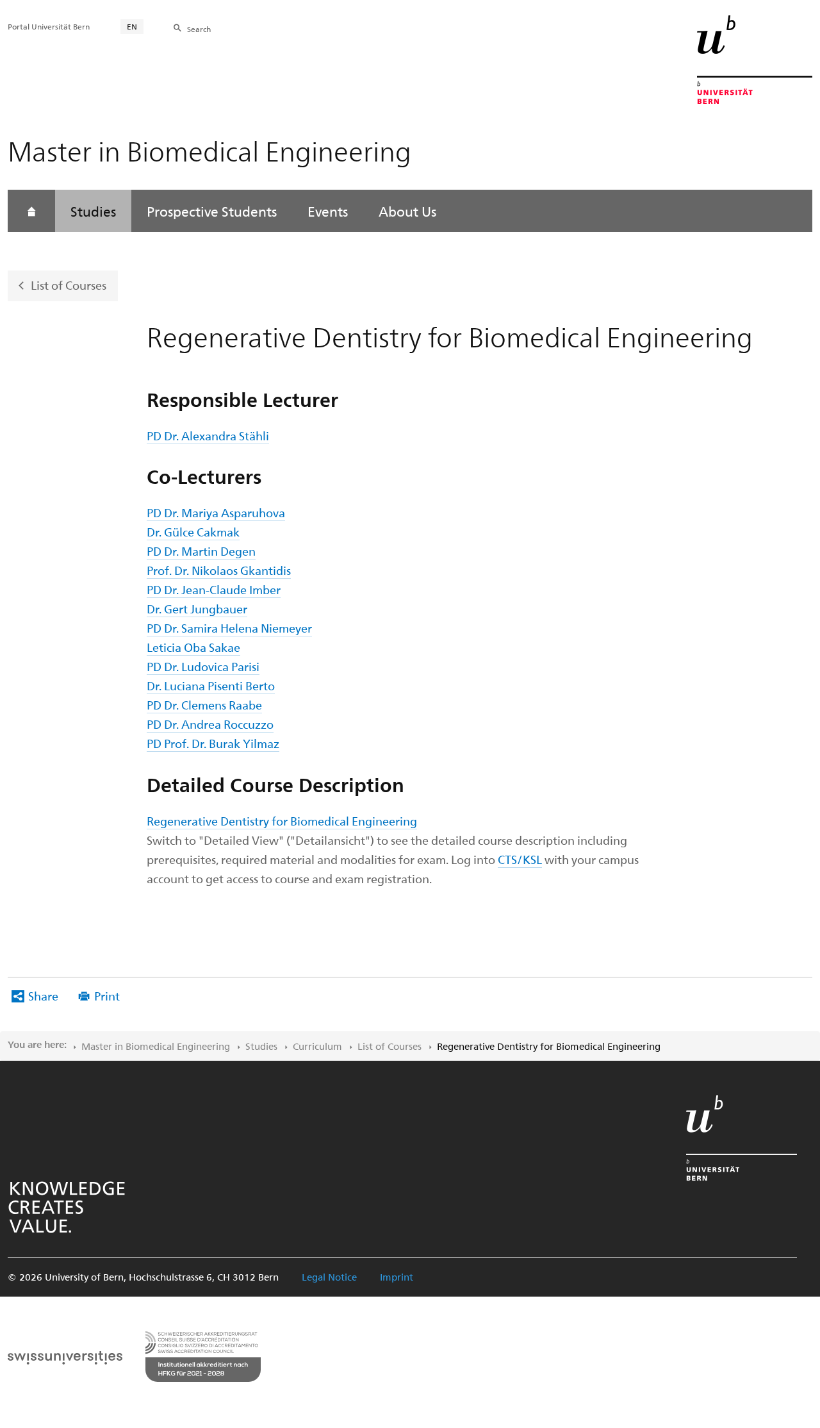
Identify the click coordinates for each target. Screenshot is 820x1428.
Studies (93, 211)
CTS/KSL (520, 859)
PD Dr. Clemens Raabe (204, 705)
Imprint (396, 1276)
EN (132, 26)
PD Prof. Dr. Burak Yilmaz (213, 743)
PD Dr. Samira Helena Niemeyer (229, 628)
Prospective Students (212, 211)
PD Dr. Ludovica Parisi (203, 666)
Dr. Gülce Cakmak (193, 532)
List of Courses (68, 285)
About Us (407, 211)
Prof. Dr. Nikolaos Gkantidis (219, 570)
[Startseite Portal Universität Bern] (754, 59)
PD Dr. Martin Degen (201, 551)
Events (328, 211)
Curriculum (317, 1046)
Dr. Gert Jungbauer (197, 609)
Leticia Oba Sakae (193, 647)
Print (107, 996)
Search (199, 29)
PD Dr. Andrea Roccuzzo (210, 724)
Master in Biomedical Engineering (155, 1046)
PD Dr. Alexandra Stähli (208, 436)
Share (43, 996)
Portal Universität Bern (49, 26)
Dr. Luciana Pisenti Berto (211, 685)
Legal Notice (329, 1276)
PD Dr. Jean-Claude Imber (214, 589)
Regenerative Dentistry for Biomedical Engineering (282, 821)
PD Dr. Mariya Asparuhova (216, 512)
